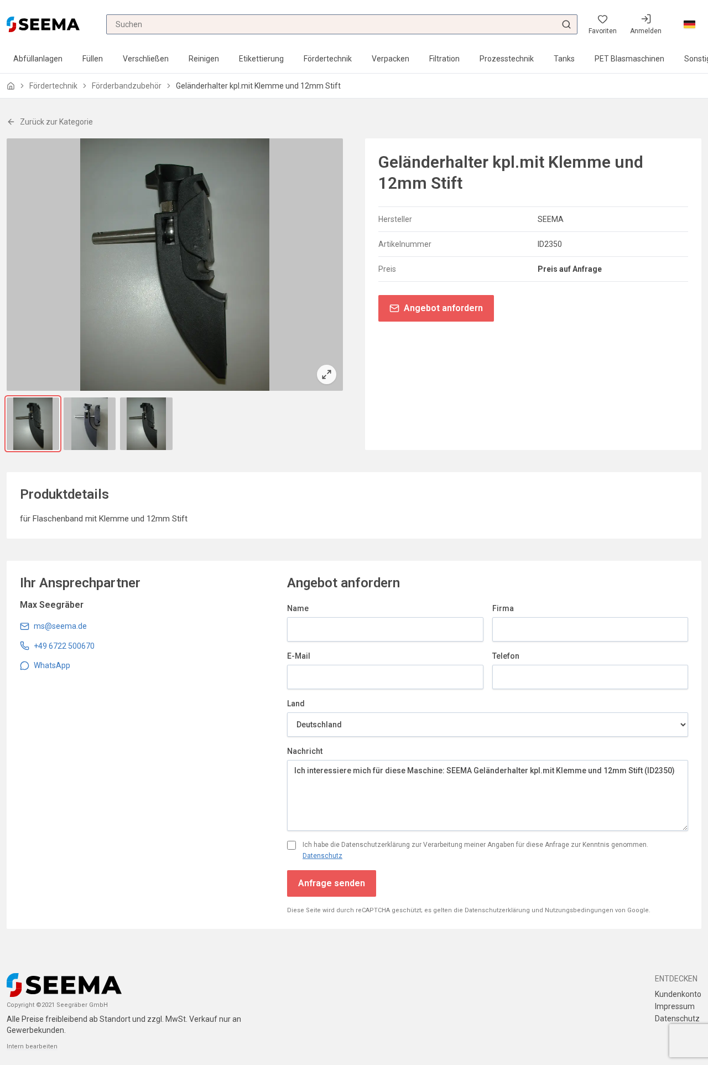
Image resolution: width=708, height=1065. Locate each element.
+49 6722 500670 (64, 646)
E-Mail (298, 656)
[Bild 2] (90, 423)
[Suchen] (566, 24)
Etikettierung (261, 58)
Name (298, 608)
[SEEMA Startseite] (43, 24)
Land (296, 703)
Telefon (505, 656)
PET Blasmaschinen (629, 58)
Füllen (92, 58)
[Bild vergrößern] (175, 264)
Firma (503, 608)
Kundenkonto (678, 994)
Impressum (675, 1006)
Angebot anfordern (443, 308)
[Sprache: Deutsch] (689, 24)
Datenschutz (322, 856)
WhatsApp (52, 665)
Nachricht (304, 751)
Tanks (564, 58)
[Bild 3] (146, 423)
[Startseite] (11, 86)
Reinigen (204, 58)
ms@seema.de (60, 626)
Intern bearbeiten (32, 1046)
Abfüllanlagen (38, 58)
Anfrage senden (331, 883)
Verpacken (390, 58)
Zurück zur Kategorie (56, 121)
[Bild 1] (33, 423)
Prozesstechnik (507, 58)
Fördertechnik (328, 58)
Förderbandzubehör (127, 85)
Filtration (444, 58)
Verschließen (146, 58)
